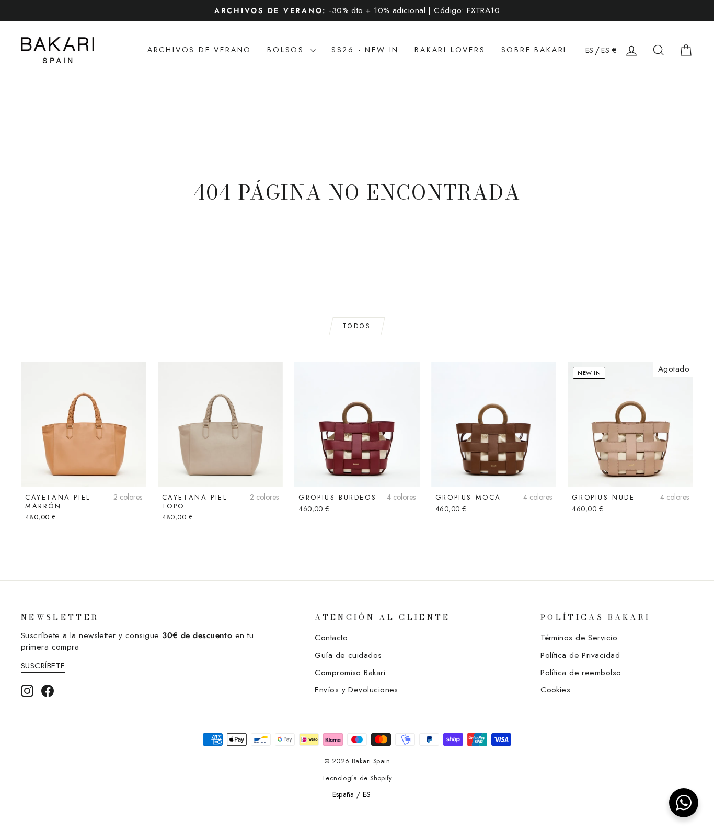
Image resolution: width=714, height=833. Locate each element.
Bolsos (287, 49)
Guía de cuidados (348, 655)
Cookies (555, 690)
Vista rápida (84, 474)
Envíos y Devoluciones (356, 690)
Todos (357, 326)
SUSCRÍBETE (43, 666)
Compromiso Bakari (350, 672)
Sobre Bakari (534, 49)
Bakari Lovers (449, 49)
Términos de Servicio (578, 637)
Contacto (331, 637)
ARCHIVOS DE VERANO (199, 49)
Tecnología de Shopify (357, 778)
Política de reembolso (580, 672)
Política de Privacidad (580, 655)
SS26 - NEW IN (365, 49)
